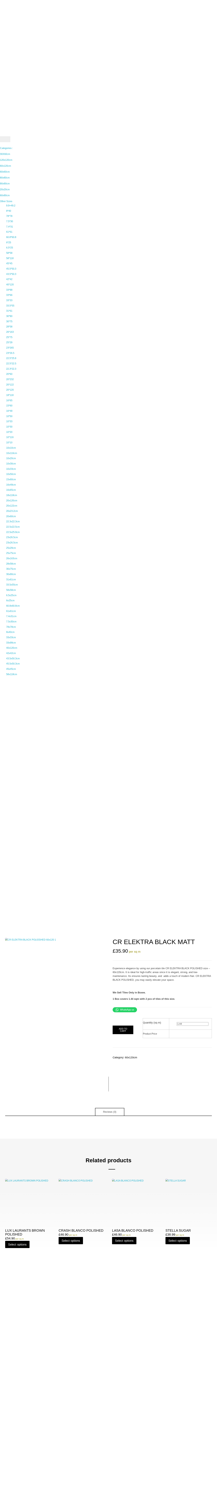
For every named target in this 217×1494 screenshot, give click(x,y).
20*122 (10, 384)
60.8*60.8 (11, 237)
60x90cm (5, 195)
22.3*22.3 (11, 369)
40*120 (10, 284)
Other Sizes (6, 201)
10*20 (9, 432)
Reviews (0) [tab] (109, 1111)
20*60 (9, 374)
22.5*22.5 (11, 363)
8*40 (8, 211)
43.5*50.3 (11, 274)
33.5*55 (10, 305)
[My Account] (1, 131)
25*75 (9, 337)
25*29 (9, 342)
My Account (6, 134)
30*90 (9, 316)
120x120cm (6, 160)
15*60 (9, 405)
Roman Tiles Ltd (16, 1397)
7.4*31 (9, 226)
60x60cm (5, 172)
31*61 (9, 311)
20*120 (10, 390)
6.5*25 (9, 247)
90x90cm (5, 183)
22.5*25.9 (11, 358)
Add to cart (123, 1029)
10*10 (9, 442)
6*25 (8, 242)
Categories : (6, 148)
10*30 (9, 426)
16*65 (9, 400)
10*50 (9, 416)
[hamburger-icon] (5, 139)
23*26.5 (10, 353)
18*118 (10, 395)
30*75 (9, 321)
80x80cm (5, 177)
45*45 (9, 263)
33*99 (9, 290)
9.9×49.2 (10, 205)
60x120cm (5, 166)
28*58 (9, 326)
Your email (6, 1290)
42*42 (9, 279)
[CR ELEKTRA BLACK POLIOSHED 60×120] (54, 987)
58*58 (9, 253)
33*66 (9, 295)
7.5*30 (9, 221)
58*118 (10, 258)
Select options (17, 1244)
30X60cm (5, 154)
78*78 (9, 216)
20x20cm (5, 189)
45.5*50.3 (11, 269)
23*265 (10, 347)
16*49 (9, 411)
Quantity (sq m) (152, 1022)
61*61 (9, 232)
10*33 (9, 421)
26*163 (10, 332)
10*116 (10, 437)
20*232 (10, 379)
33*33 (9, 300)
